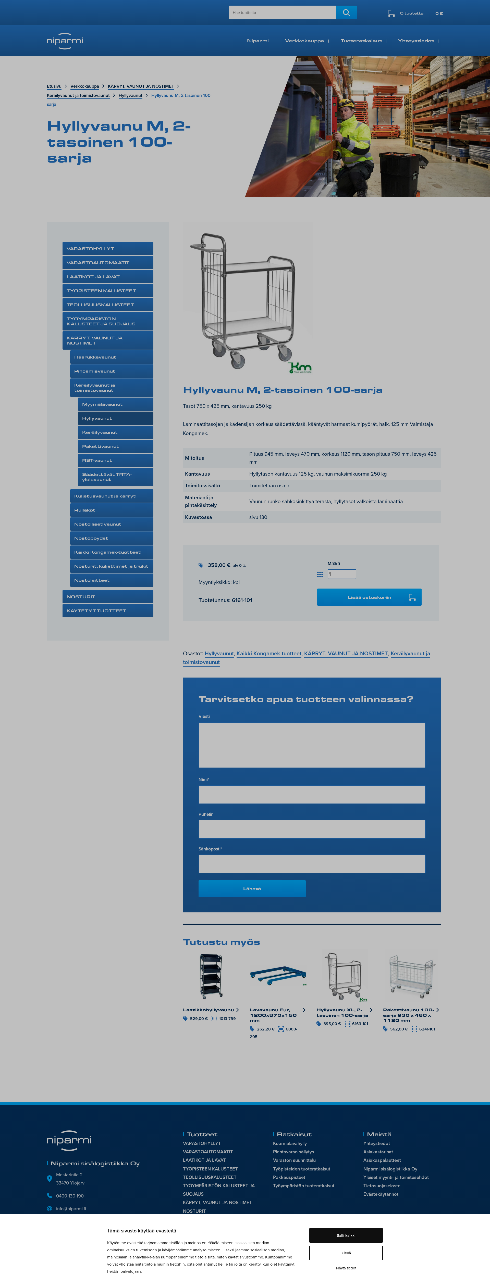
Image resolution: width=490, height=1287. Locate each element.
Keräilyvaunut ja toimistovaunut (78, 95)
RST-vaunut (97, 460)
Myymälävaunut (102, 404)
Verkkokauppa (304, 40)
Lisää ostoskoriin (369, 597)
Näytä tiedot (346, 1268)
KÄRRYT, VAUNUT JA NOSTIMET (141, 86)
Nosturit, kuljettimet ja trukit (111, 566)
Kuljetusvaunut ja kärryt (105, 496)
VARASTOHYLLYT (90, 248)
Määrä (334, 563)
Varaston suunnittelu (294, 1160)
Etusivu (54, 86)
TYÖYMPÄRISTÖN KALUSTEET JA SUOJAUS (101, 321)
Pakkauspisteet (289, 1177)
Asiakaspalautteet (382, 1160)
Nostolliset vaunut (97, 524)
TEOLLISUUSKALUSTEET (100, 304)
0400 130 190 (70, 1195)
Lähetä (252, 888)
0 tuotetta (421, 13)
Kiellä (346, 1253)
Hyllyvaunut (130, 95)
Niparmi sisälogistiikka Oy (390, 1168)
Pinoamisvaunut (94, 371)
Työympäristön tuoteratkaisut (303, 1185)
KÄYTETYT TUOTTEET (96, 610)
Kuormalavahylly (290, 1143)
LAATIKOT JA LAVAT (93, 276)
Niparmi (258, 40)
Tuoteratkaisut (361, 40)
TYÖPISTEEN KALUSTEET (101, 290)
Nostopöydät (91, 538)
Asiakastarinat (378, 1151)
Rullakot (84, 510)
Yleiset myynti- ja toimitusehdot (396, 1177)
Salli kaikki (346, 1235)
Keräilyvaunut (100, 432)
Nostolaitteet (92, 580)
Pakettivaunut (100, 446)
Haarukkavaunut (95, 357)
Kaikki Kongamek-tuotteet (107, 552)
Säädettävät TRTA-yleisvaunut (107, 477)
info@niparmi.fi (71, 1208)
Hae (346, 12)
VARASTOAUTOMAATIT (98, 262)
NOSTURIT (81, 596)
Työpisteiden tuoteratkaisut (301, 1168)
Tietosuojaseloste (381, 1185)
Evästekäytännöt (380, 1194)
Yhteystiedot (416, 40)
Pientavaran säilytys (293, 1151)
